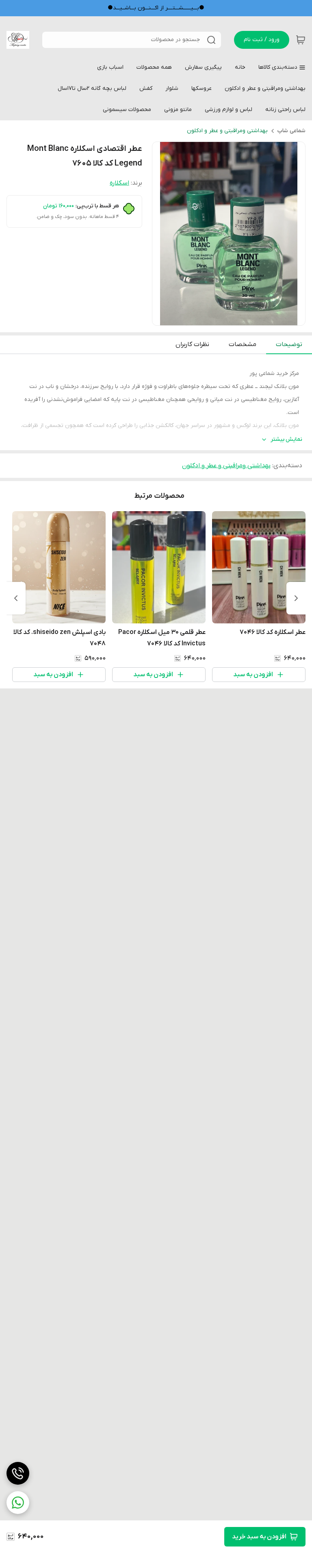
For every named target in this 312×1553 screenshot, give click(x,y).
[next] (16, 598)
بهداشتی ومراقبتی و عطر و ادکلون (227, 131)
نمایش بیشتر (286, 439)
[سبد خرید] (301, 40)
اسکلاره (119, 183)
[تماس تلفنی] (17, 1473)
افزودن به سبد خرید (259, 1537)
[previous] (296, 598)
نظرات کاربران (192, 344)
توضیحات (289, 344)
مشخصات (242, 344)
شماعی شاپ (291, 131)
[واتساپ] (17, 1502)
